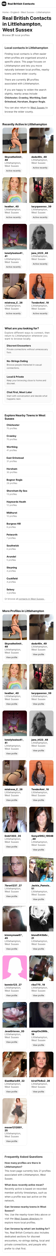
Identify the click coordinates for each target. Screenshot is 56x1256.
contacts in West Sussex (32, 599)
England (15, 12)
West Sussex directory (27, 1218)
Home (5, 12)
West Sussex (28, 12)
